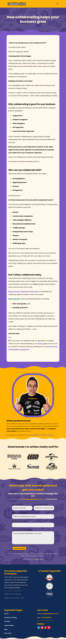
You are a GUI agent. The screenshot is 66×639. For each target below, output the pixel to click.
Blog (5, 629)
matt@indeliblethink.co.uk (32, 499)
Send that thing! (19, 548)
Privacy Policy (39, 559)
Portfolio (7, 621)
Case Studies (8, 625)
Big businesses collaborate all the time (23, 291)
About (6, 613)
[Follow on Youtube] (45, 627)
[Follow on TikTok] (49, 627)
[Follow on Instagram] (42, 627)
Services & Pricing (10, 617)
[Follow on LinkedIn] (38, 627)
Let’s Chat (7, 633)
